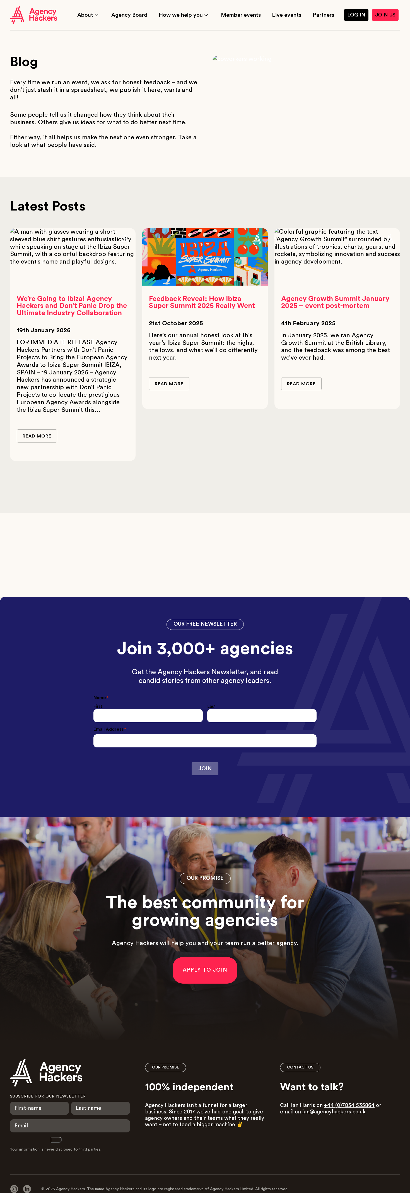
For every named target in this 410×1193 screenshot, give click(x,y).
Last (211, 706)
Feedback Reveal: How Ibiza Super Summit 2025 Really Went (202, 302)
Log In (356, 14)
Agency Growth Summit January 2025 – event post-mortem (335, 302)
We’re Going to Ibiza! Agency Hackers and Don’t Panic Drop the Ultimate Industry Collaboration (72, 306)
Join (205, 768)
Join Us (385, 14)
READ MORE (37, 436)
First (97, 706)
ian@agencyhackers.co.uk (334, 1112)
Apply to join (205, 970)
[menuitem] (88, 15)
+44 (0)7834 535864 (349, 1105)
